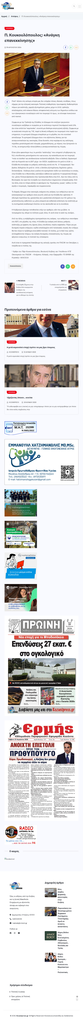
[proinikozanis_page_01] (41, 666)
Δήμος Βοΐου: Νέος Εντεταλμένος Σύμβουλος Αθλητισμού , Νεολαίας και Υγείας (63, 940)
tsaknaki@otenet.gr (19, 923)
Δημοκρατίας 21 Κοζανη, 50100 (23, 915)
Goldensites (68, 1016)
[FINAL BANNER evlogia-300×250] (21, 534)
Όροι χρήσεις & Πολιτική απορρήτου (20, 998)
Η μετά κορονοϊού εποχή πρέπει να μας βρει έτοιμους (31, 347)
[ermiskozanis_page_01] (41, 770)
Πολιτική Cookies (18, 992)
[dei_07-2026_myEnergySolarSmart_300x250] (21, 502)
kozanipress (14, 352)
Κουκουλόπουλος (15, 266)
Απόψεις (14, 16)
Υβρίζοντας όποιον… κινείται (19, 397)
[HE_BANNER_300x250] (21, 597)
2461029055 (17, 919)
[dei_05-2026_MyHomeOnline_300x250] (21, 566)
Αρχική (4, 16)
